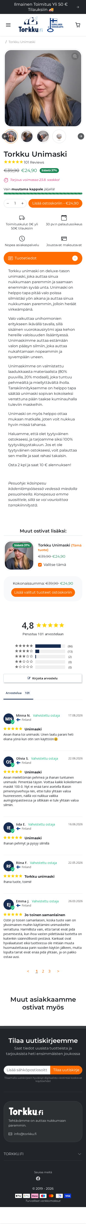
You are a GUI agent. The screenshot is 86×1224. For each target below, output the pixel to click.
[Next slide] (81, 136)
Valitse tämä (55, 564)
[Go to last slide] (5, 136)
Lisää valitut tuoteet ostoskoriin (43, 592)
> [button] (58, 971)
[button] (8, 25)
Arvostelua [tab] (14, 693)
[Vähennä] (8, 203)
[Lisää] (22, 203)
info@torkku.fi (25, 1134)
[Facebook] (38, 1178)
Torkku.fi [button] (14, 1154)
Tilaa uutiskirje (66, 1070)
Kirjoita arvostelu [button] (45, 678)
